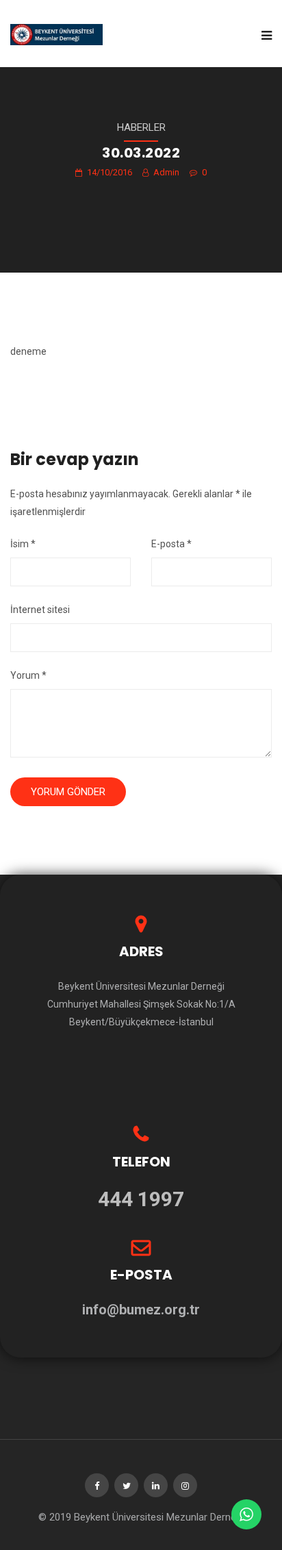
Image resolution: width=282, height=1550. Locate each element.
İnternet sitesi (40, 609)
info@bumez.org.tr (141, 1309)
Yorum (28, 675)
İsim (23, 543)
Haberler (141, 127)
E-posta (171, 543)
